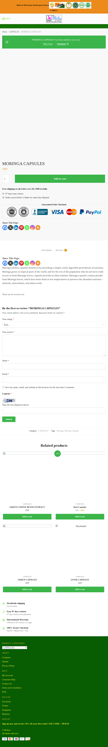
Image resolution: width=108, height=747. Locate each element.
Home (4, 32)
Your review (8, 332)
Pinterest (6, 714)
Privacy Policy (8, 666)
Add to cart (60, 178)
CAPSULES (14, 32)
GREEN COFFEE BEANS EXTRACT (27, 507)
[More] (37, 227)
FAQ (4, 692)
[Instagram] (32, 227)
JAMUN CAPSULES (27, 580)
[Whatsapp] (26, 227)
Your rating (8, 319)
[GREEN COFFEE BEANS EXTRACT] (27, 476)
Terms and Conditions (11, 688)
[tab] (46, 247)
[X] (10, 227)
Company (6, 657)
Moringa (60, 431)
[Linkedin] (16, 227)
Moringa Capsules (72, 431)
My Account (7, 675)
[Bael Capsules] (80, 476)
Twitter (5, 706)
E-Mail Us (54, 10)
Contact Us (7, 684)
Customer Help (8, 679)
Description (46, 250)
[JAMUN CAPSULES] (27, 548)
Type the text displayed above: (15, 405)
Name (5, 361)
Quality (5, 661)
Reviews (59, 250)
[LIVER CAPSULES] (80, 548)
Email (5, 374)
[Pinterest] (21, 227)
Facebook (6, 701)
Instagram (6, 710)
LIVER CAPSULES (80, 580)
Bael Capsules (80, 507)
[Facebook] (5, 227)
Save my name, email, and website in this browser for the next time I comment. (40, 387)
